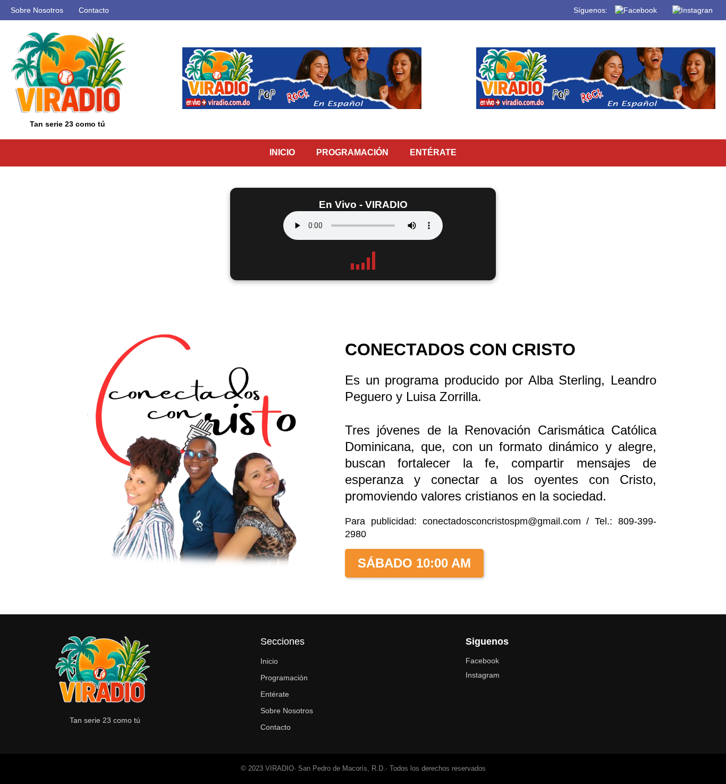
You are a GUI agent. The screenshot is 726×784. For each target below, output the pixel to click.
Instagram (483, 675)
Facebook (482, 660)
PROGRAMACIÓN (352, 152)
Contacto (94, 10)
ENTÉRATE (433, 152)
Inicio (269, 661)
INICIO (282, 152)
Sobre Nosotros (37, 10)
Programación (284, 677)
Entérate (274, 694)
